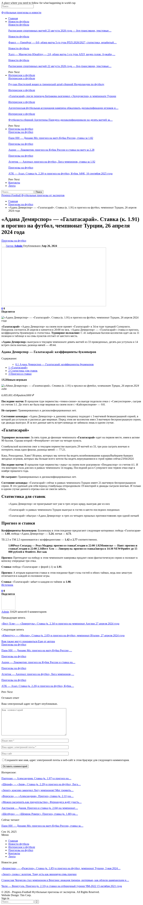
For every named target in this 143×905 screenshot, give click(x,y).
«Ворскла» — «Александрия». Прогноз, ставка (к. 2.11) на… (37, 796)
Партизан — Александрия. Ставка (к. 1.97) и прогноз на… (36, 778)
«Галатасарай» (18, 367)
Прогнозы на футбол (20, 128)
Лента (12, 185)
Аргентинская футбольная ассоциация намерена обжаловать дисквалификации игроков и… (63, 108)
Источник (7, 584)
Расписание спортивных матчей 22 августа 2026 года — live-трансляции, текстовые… (59, 66)
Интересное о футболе (21, 75)
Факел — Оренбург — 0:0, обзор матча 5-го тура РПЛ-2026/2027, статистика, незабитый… (62, 42)
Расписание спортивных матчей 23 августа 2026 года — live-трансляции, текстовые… (59, 30)
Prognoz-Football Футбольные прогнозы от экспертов (33, 195)
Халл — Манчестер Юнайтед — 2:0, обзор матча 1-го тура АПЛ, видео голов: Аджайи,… (61, 54)
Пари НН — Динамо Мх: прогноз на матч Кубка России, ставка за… (42, 825)
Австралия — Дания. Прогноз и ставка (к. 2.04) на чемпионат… (39, 808)
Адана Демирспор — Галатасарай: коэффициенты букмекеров (54, 364)
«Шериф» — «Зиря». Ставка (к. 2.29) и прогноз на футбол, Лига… (41, 784)
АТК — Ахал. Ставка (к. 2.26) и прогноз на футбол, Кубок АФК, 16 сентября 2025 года (60, 173)
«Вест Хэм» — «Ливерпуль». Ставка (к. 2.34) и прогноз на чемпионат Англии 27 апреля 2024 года (60, 623)
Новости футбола (18, 21)
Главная (13, 18)
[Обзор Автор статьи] (8, 608)
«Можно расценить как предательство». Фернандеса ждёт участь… (41, 802)
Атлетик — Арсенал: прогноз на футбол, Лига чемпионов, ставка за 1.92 (51, 161)
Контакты (14, 182)
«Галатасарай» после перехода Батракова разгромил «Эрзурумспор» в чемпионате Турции (62, 96)
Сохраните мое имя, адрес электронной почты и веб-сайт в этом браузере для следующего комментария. (67, 760)
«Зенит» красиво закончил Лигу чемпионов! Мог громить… (37, 790)
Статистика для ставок (22, 370)
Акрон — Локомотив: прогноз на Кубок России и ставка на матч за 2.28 (51, 149)
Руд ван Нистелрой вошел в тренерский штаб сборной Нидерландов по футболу (56, 84)
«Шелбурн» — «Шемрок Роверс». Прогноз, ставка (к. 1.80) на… (39, 813)
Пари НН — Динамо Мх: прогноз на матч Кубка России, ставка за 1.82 (50, 137)
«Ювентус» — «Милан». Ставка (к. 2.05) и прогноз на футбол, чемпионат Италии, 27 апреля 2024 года (63, 635)
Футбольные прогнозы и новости (21, 12)
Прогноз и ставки (20, 373)
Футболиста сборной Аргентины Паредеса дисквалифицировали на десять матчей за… (60, 119)
